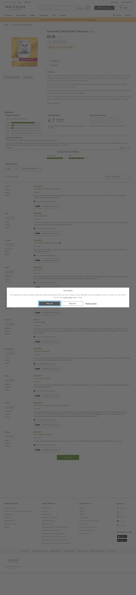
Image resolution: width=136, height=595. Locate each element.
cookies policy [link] (67, 297)
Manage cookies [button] (91, 304)
